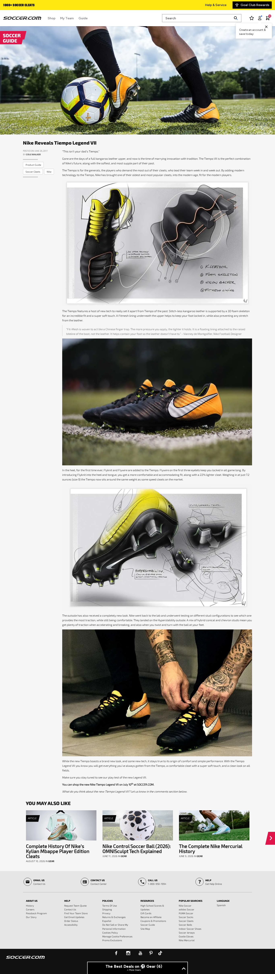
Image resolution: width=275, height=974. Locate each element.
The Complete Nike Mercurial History (210, 848)
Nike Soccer (185, 905)
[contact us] (25, 959)
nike (49, 171)
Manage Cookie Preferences (117, 936)
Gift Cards (146, 913)
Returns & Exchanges (114, 917)
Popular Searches (190, 900)
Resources (147, 900)
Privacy (106, 913)
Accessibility (71, 924)
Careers (30, 909)
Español (106, 920)
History (30, 905)
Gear (51, 861)
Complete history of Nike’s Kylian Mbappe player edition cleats (57, 851)
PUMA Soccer (186, 913)
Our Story (31, 917)
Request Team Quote (75, 905)
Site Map (145, 928)
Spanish (221, 905)
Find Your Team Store (76, 913)
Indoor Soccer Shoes (190, 928)
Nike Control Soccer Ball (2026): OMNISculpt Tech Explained (136, 848)
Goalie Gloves (186, 936)
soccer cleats (33, 171)
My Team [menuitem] (67, 18)
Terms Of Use (109, 905)
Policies (107, 900)
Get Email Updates (74, 917)
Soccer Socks (186, 917)
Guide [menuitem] (83, 18)
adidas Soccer (186, 909)
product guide (33, 164)
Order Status (71, 920)
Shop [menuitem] (51, 18)
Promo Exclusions (112, 940)
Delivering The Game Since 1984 (26, 5)
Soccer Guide (148, 924)
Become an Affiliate (151, 917)
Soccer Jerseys (187, 932)
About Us (31, 900)
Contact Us (70, 909)
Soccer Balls (185, 924)
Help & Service (215, 5)
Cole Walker (33, 154)
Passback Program (36, 913)
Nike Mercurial (186, 940)
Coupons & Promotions (153, 920)
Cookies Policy (110, 932)
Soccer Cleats (186, 920)
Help (67, 900)
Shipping (107, 909)
